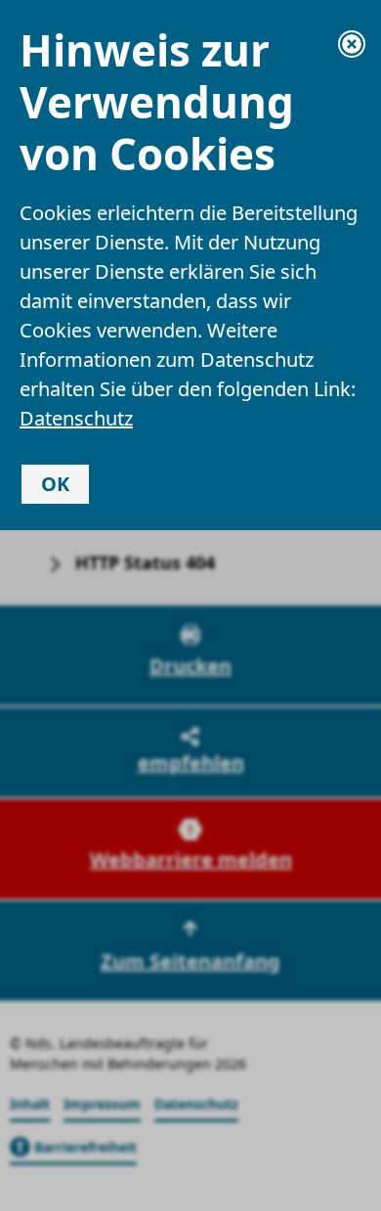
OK (55, 484)
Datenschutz (76, 418)
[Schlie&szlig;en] (351, 44)
